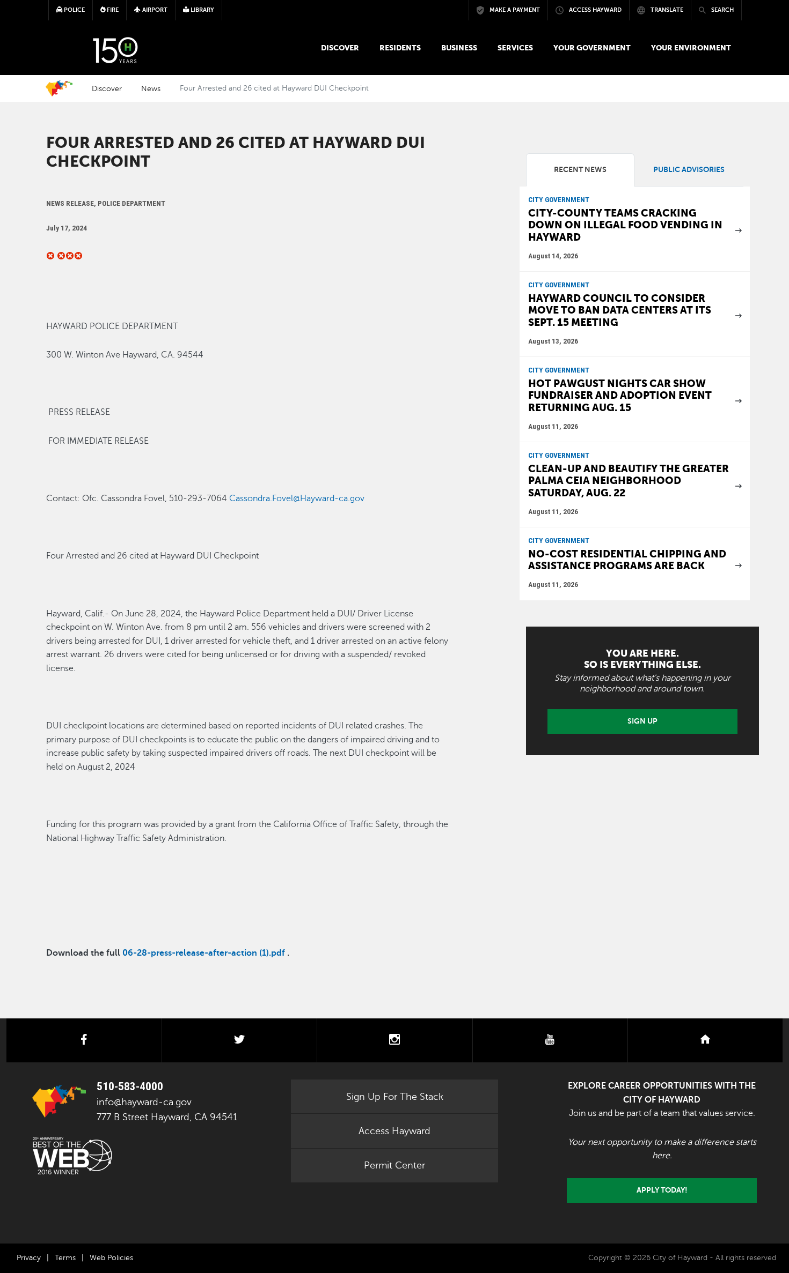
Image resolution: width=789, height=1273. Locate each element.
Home (59, 88)
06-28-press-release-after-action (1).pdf (203, 953)
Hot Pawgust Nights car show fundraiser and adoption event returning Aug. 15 (620, 395)
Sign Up (642, 721)
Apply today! (662, 1190)
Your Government (592, 47)
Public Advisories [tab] (689, 170)
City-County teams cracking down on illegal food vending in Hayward (625, 225)
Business (459, 47)
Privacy (29, 1258)
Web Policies (111, 1258)
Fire (112, 9)
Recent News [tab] (580, 170)
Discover (340, 47)
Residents (400, 47)
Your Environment (691, 47)
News (150, 88)
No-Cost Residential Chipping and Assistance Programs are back (627, 560)
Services (515, 47)
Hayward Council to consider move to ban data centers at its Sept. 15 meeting (619, 310)
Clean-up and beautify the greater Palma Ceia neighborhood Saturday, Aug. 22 (628, 480)
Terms (65, 1258)
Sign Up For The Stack (394, 1096)
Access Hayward (394, 1131)
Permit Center (394, 1165)
